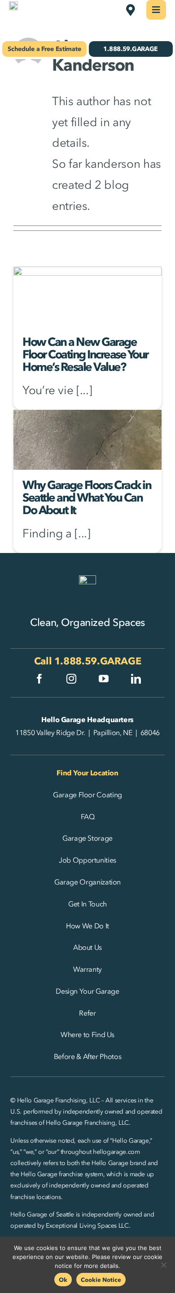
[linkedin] (136, 679)
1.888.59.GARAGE (97, 661)
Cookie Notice (101, 1279)
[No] (163, 1264)
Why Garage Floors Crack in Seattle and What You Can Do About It (86, 497)
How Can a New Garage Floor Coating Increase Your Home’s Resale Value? (85, 354)
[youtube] (104, 679)
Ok (63, 1279)
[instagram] (71, 679)
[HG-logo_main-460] (13, 7)
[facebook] (39, 679)
